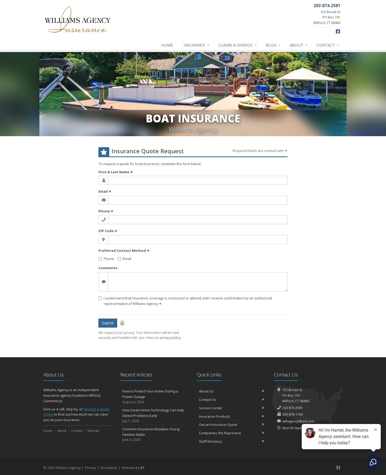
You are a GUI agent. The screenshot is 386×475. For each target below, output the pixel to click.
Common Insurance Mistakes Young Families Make (150, 434)
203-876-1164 (292, 414)
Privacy (90, 467)
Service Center (210, 408)
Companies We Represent (220, 433)
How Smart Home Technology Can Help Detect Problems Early (153, 415)
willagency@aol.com (298, 421)
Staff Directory (210, 441)
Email (104, 191)
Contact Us (207, 399)
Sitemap (93, 430)
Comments (107, 267)
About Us (206, 391)
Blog (273, 45)
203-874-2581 (292, 407)
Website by (133, 467)
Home (167, 45)
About (298, 45)
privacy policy (170, 337)
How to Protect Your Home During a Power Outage (150, 396)
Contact (327, 45)
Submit (108, 322)
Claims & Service (237, 45)
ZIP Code (107, 230)
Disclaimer (109, 467)
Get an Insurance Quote (218, 424)
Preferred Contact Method (124, 250)
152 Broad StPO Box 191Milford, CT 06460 (295, 395)
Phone (105, 211)
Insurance (197, 45)
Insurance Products (214, 416)
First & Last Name (115, 172)
